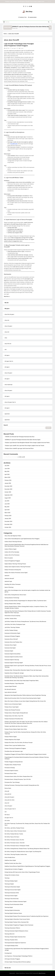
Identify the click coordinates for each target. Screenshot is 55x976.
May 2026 (7, 471)
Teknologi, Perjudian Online (11, 939)
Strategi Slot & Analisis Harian (12, 875)
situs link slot (8, 343)
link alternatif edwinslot (10, 689)
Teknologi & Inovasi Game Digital (12, 889)
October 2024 (8, 527)
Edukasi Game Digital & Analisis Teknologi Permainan (17, 566)
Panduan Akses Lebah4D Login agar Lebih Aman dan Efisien (19, 448)
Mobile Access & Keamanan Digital (13, 704)
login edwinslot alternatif (11, 692)
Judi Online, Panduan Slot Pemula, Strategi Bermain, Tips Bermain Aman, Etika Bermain (25, 621)
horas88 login (14, 143)
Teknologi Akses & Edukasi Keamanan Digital (15, 901)
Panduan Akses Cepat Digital (11, 707)
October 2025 (8, 492)
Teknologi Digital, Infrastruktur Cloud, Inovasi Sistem (17, 919)
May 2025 (7, 506)
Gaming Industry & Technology (12, 597)
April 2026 (7, 474)
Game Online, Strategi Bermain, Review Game (15, 594)
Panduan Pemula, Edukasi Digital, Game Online (16, 729)
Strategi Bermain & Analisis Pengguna (14, 869)
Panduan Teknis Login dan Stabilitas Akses (15, 745)
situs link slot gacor (9, 314)
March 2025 (7, 512)
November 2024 (8, 524)
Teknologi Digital (9, 907)
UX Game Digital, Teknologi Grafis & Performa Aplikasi (18, 962)
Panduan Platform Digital (11, 736)
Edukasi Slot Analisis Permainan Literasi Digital (16, 572)
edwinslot (7, 575)
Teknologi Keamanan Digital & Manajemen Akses (16, 931)
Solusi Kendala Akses (10, 857)
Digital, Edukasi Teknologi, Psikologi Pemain (15, 563)
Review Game (8, 788)
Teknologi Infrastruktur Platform (12, 928)
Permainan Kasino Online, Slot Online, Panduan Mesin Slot (18, 776)
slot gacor (7, 355)
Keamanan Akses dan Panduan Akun (13, 642)
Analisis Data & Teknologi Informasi (13, 541)
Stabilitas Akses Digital (10, 860)
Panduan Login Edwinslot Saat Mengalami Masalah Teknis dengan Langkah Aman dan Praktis (27, 442)
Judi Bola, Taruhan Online (11, 618)
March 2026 (7, 477)
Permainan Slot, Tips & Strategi (12, 782)
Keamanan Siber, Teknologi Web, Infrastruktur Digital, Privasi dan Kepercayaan (23, 670)
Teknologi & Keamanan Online (12, 892)
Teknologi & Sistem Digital (11, 895)
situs (6, 337)
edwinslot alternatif (9, 578)
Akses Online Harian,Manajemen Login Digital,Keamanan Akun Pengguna (22, 538)
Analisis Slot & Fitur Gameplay (12, 552)
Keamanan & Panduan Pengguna (12, 636)
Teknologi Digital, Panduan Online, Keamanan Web (17, 922)
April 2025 (7, 509)
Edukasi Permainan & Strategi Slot (13, 569)
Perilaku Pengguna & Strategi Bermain (14, 761)
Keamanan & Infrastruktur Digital (12, 633)
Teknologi (7, 878)
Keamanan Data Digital (10, 648)
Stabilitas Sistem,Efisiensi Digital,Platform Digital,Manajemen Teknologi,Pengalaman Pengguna (27, 866)
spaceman (7, 413)
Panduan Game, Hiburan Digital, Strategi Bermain (16, 713)
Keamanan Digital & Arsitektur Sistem (14, 656)
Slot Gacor (7, 814)
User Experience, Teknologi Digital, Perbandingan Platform (18, 956)
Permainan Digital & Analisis (11, 770)
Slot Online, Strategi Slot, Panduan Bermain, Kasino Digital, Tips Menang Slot (23, 851)
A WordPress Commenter (11, 457)
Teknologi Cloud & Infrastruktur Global (14, 904)
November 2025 (8, 489)
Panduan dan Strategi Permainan (12, 710)
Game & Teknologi (9, 587)
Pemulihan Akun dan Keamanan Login (14, 751)
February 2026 (8, 480)
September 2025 (8, 495)
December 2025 (8, 486)
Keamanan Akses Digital (10, 645)
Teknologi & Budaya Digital (11, 881)
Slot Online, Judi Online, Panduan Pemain (14, 828)
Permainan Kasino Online (11, 773)
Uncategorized (8, 953)
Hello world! (22, 457)
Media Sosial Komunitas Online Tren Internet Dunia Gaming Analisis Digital (22, 698)
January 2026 (8, 483)
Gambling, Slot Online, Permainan (12, 584)
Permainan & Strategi (10, 767)
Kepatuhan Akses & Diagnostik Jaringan (14, 673)
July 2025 (7, 500)
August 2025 (8, 498)
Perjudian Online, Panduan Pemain (13, 764)
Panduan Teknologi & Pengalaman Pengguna (15, 748)
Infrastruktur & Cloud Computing (12, 615)
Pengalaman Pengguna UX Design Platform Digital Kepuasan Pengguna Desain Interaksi (25, 754)
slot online (7, 820)
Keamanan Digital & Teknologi (12, 659)
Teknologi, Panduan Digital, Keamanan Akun (15, 936)
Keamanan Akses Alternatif (11, 639)
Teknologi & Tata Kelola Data (11, 898)
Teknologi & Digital (9, 884)
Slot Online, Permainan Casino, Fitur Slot (14, 839)
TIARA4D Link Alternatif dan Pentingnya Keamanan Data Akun (19, 436)
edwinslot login (8, 581)
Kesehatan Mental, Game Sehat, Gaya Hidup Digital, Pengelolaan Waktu (22, 680)
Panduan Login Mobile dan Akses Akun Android (16, 726)
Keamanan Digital (9, 651)
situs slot (7, 320)
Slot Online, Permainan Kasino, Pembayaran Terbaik (17, 845)
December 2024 (8, 521)
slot (6, 349)
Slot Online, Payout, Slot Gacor (12, 837)
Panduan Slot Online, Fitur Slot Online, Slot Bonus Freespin (19, 742)
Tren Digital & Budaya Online (11, 945)
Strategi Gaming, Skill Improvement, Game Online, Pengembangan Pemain (22, 872)
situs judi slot (8, 794)
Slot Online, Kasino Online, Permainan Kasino (15, 831)
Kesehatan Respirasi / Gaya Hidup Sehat (14, 683)
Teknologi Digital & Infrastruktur (12, 910)
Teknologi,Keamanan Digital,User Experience (15, 942)
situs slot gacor (8, 326)
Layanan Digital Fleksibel (11, 686)
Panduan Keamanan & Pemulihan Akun (14, 718)
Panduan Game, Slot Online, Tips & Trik (14, 715)
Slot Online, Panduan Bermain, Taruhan (14, 834)
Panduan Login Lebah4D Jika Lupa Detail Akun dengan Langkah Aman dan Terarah (24, 1)
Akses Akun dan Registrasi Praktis (13, 535)
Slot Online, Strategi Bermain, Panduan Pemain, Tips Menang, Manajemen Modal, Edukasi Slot (27, 848)
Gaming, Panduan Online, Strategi (12, 603)
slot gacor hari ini (9, 361)
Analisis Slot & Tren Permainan (12, 555)
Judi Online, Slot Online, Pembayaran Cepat (15, 624)
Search (6, 425)
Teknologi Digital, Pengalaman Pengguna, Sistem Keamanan (19, 925)
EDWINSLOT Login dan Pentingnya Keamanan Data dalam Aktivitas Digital (25, 26)
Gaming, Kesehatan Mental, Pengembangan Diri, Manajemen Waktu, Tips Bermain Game (25, 600)
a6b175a (7, 48)
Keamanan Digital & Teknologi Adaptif (14, 662)
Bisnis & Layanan (9, 558)
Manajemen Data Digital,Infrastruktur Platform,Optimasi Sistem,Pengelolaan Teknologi (25, 695)
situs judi (7, 791)
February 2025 (8, 515)
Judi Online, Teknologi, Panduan (12, 627)
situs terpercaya (8, 384)
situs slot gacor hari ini (10, 402)
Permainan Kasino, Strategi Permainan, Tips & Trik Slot (18, 779)
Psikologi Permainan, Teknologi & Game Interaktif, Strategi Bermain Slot (22, 785)
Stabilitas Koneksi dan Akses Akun (13, 863)
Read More (6, 296)
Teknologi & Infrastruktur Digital (12, 886)
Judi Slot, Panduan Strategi (11, 630)
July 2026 (7, 465)
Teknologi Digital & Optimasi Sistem (13, 913)
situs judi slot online (9, 800)
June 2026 (7, 468)
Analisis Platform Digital (10, 549)
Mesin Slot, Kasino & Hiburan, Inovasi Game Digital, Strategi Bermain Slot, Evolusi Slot (25, 701)
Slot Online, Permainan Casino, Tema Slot (14, 842)
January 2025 (8, 518)
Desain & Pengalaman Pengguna (12, 560)
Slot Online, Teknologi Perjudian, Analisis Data (16, 854)
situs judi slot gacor (9, 797)
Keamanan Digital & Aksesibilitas (12, 653)
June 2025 (7, 503)
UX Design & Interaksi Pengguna (12, 959)
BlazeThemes (42, 973)
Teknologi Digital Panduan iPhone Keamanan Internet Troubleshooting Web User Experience (26, 916)
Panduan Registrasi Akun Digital (12, 739)
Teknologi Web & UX (9, 934)
